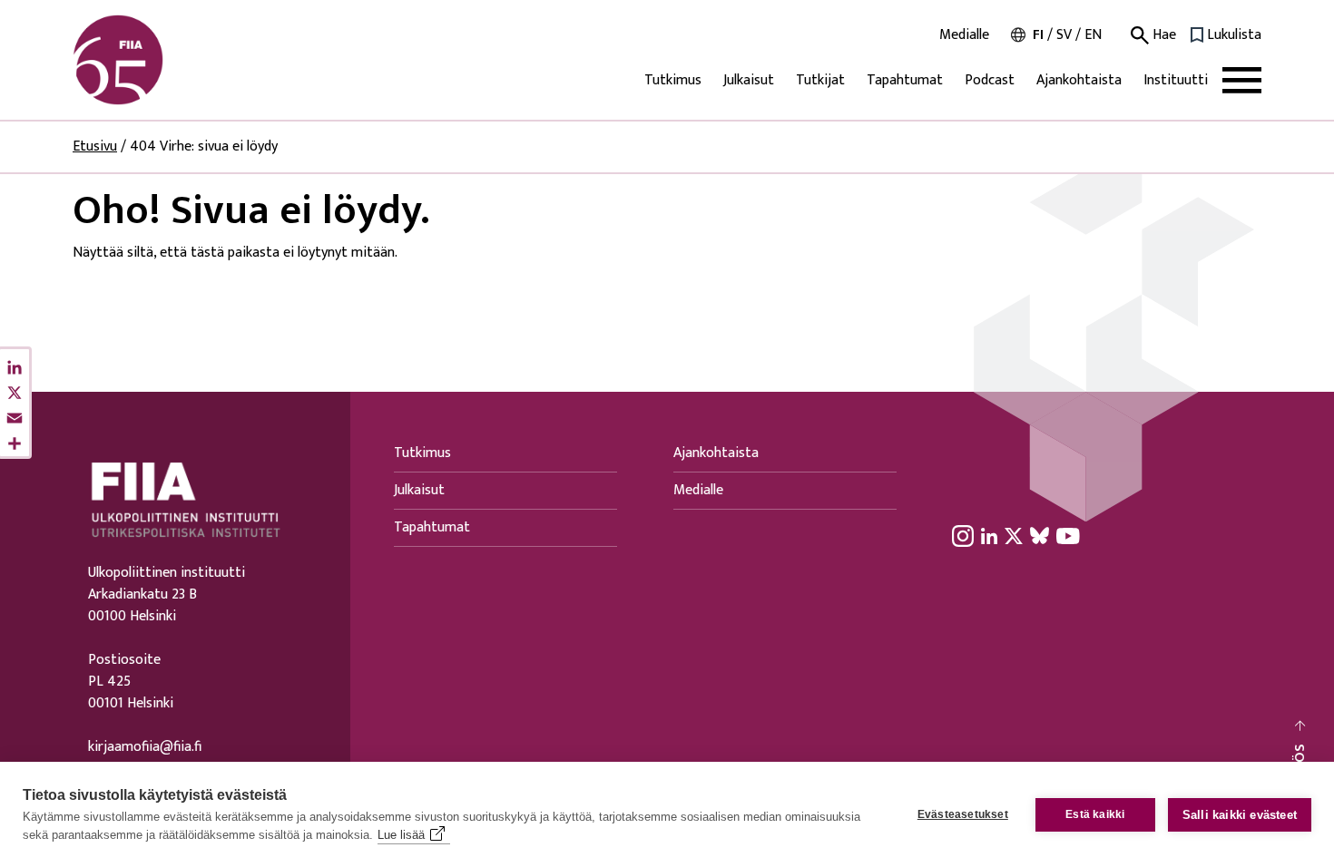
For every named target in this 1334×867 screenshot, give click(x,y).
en (1093, 35)
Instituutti (1175, 80)
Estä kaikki (1094, 814)
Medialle (964, 35)
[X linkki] (1014, 535)
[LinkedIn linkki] (989, 535)
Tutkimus (672, 80)
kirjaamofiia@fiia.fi (144, 747)
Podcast (990, 80)
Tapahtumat (905, 80)
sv (1064, 35)
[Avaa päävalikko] (1241, 80)
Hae (1162, 35)
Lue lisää (401, 835)
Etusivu (95, 146)
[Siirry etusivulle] (160, 60)
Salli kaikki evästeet (1239, 815)
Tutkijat (820, 80)
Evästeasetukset (962, 814)
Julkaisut (748, 80)
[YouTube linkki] (1068, 535)
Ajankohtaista (1079, 80)
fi (1038, 35)
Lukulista (1234, 35)
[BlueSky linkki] (1039, 535)
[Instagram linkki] (963, 535)
